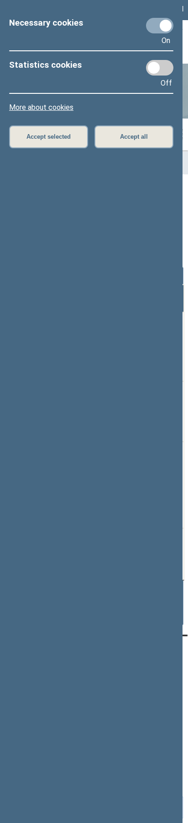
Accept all (134, 136)
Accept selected (48, 136)
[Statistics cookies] (159, 68)
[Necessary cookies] (159, 25)
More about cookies (41, 107)
